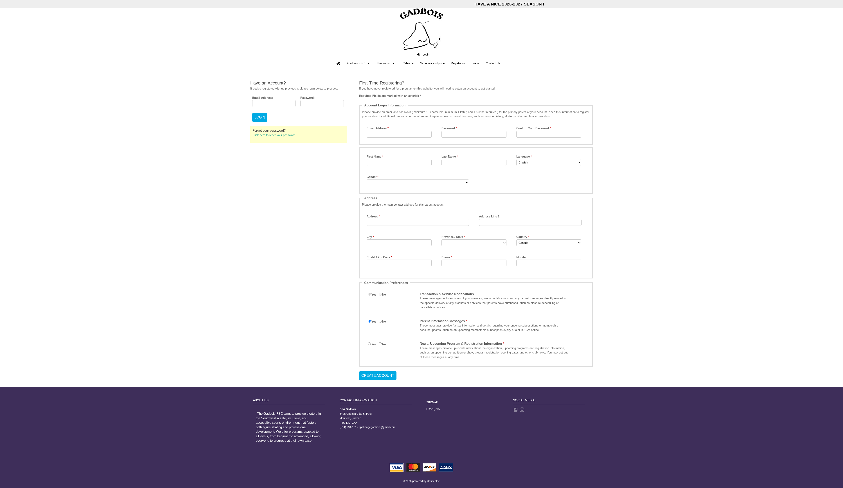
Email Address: (262, 97)
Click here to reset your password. (274, 135)
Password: (307, 97)
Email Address (377, 128)
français (433, 409)
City (369, 237)
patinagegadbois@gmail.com (377, 427)
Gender (371, 177)
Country (521, 237)
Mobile (521, 257)
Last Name (448, 156)
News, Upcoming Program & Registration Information (461, 343)
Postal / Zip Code (378, 257)
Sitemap (432, 402)
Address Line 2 (489, 216)
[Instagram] (522, 409)
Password (448, 128)
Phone (445, 257)
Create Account (377, 375)
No (384, 294)
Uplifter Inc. (433, 481)
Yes (373, 294)
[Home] (338, 63)
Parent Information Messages (442, 321)
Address (372, 216)
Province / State (452, 237)
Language (523, 156)
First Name (374, 156)
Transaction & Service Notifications (447, 294)
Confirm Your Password (532, 128)
